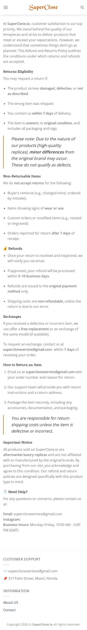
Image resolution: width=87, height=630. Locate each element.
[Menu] (5, 7)
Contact (9, 610)
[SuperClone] (43, 7)
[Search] (82, 7)
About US (10, 602)
